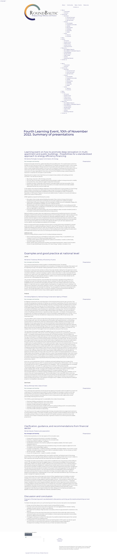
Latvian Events (67, 45)
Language (2, 1)
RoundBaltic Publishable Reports (72, 51)
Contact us (76, 7)
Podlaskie (68, 29)
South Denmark (70, 18)
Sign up (28, 534)
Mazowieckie (69, 27)
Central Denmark (70, 17)
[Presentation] (80, 162)
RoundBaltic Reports (69, 49)
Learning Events (68, 46)
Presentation (87, 161)
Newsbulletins (67, 53)
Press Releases (67, 52)
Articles (66, 56)
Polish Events (67, 43)
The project (67, 11)
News (76, 5)
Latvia (65, 33)
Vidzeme (68, 34)
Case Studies (67, 55)
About (63, 5)
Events (80, 5)
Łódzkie (68, 26)
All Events (66, 40)
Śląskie (68, 32)
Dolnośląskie (69, 23)
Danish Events (67, 42)
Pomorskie (69, 30)
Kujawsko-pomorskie (71, 24)
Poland (66, 21)
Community (70, 5)
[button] (76, 62)
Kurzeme (68, 36)
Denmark (66, 16)
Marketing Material (68, 58)
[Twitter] (60, 1)
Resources (86, 5)
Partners (66, 13)
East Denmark (69, 20)
